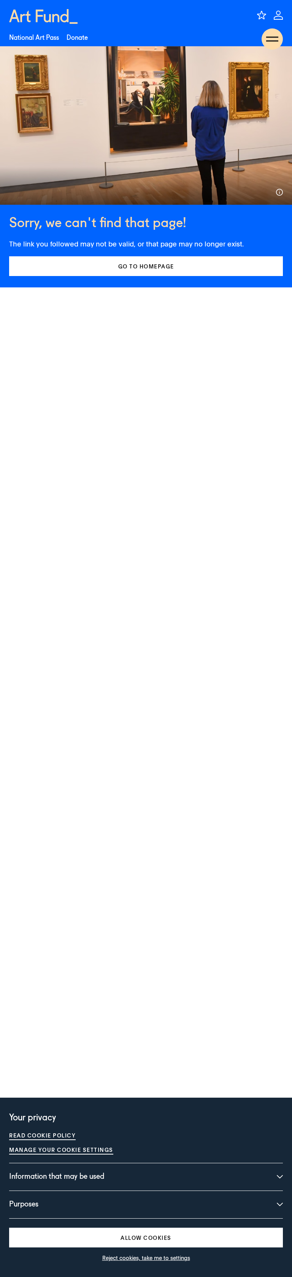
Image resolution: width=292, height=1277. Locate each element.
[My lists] (261, 15)
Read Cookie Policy (42, 1135)
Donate (77, 38)
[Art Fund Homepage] (43, 16)
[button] (146, 266)
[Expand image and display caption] (279, 192)
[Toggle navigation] (272, 39)
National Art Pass (34, 38)
